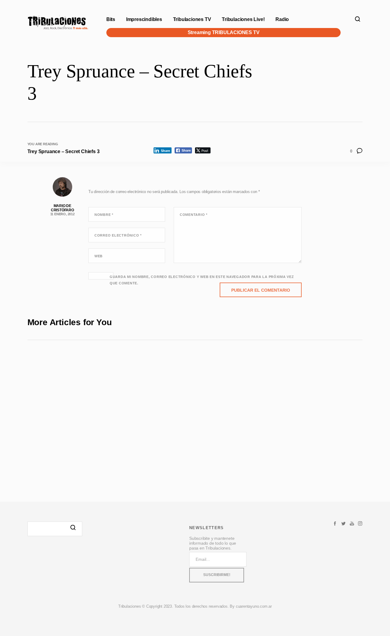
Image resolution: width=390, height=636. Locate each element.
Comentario (193, 214)
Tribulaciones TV (192, 19)
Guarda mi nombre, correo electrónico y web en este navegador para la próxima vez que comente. (202, 280)
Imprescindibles (144, 19)
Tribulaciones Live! (243, 19)
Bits (110, 19)
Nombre (103, 214)
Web (98, 256)
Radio (282, 19)
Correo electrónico (118, 235)
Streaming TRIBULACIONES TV (223, 32)
